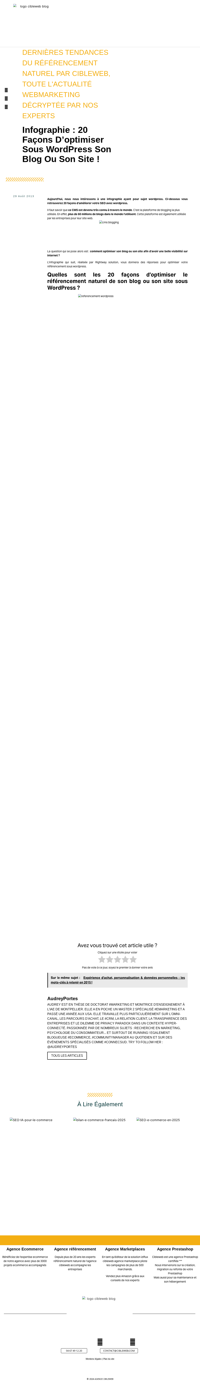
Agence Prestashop (175, 1249)
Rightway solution (106, 262)
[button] (153, 25)
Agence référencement (75, 1249)
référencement (56, 266)
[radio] (101, 960)
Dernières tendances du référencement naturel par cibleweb (65, 62)
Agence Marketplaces (125, 1249)
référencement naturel (78, 281)
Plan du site (108, 1359)
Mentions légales (94, 1359)
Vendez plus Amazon (118, 1276)
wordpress (156, 199)
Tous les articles (67, 1055)
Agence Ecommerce (25, 1249)
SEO (103, 203)
